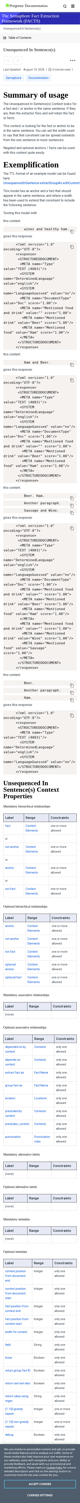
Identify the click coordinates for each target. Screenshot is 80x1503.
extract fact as (14, 1072)
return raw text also (17, 1383)
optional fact (13, 977)
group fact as (13, 1085)
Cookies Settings (40, 1495)
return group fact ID (17, 1370)
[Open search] (65, 6)
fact (7, 825)
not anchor (12, 846)
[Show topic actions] (73, 60)
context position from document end (15, 1276)
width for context (16, 1332)
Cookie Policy (54, 1467)
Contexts (40, 1046)
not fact (10, 888)
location (10, 1098)
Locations (40, 1098)
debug (9, 1434)
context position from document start (15, 1293)
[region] (40, 1473)
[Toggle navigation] (73, 6)
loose (8, 1357)
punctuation (13, 1136)
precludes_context (17, 1124)
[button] (40, 38)
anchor (9, 867)
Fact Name (41, 1072)
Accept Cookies (40, 1484)
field (8, 1344)
